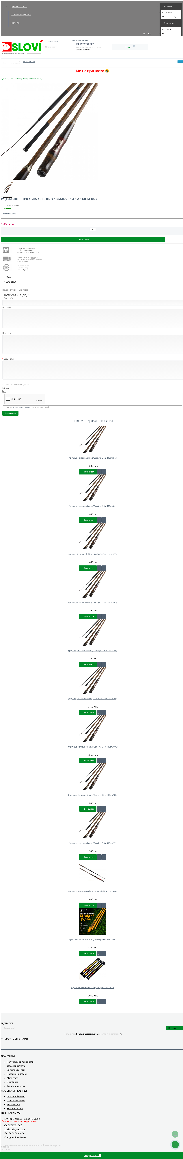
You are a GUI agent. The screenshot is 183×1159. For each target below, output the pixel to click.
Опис (8, 277)
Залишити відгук (9, 213)
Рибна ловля (29, 62)
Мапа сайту (12, 1078)
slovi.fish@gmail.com (80, 40)
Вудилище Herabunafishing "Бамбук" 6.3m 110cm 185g (92, 795)
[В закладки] (169, 239)
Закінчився (88, 471)
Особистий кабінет (16, 1096)
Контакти (15, 23)
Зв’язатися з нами (16, 1070)
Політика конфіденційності (20, 1062)
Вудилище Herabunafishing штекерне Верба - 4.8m (92, 939)
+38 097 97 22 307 (83, 50)
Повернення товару (17, 1074)
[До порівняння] (103, 471)
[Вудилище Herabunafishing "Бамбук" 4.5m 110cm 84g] (7, 188)
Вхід (163, 33)
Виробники (12, 1082)
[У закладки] (99, 471)
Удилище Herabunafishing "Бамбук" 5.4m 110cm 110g (92, 602)
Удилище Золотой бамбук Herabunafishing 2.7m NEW (92, 891)
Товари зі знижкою (16, 1086)
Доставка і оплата (19, 6)
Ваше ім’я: (8, 298)
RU (144, 33)
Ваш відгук (9, 359)
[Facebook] (2, 1042)
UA (149, 33)
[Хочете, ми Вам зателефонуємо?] (175, 1145)
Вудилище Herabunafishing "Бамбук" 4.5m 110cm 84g (92, 698)
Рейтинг (5, 388)
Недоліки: (6, 333)
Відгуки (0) (11, 282)
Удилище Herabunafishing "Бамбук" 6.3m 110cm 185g (92, 554)
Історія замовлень (16, 1100)
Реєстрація (166, 29)
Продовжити (10, 413)
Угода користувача (16, 1066)
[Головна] (2, 76)
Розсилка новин (15, 1108)
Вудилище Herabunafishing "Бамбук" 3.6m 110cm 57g (92, 650)
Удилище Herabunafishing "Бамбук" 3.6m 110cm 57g (93, 458)
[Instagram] (6, 1042)
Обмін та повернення (21, 14)
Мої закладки (13, 1104)
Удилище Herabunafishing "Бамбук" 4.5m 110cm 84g (93, 506)
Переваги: (7, 307)
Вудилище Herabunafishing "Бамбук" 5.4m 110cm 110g (92, 747)
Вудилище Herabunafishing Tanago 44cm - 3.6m (92, 987)
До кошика (88, 712)
